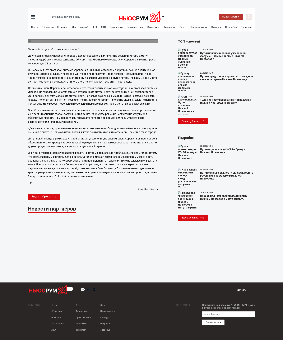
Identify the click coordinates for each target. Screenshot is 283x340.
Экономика (153, 27)
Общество (48, 27)
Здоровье (246, 27)
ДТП (103, 27)
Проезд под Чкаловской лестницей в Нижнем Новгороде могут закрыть (223, 197)
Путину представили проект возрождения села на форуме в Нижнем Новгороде (227, 78)
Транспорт (170, 27)
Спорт (183, 27)
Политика (62, 27)
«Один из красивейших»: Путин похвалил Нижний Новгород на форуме (225, 101)
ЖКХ (94, 27)
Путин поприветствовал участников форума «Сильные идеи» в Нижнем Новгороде (223, 56)
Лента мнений (80, 27)
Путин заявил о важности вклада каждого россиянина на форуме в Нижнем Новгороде (226, 175)
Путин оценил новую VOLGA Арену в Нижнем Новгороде (222, 151)
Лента (34, 27)
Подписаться (213, 322)
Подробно (231, 27)
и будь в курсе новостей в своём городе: (228, 306)
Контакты (241, 290)
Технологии (116, 27)
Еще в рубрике (41, 196)
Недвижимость (199, 27)
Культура (216, 27)
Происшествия (134, 27)
